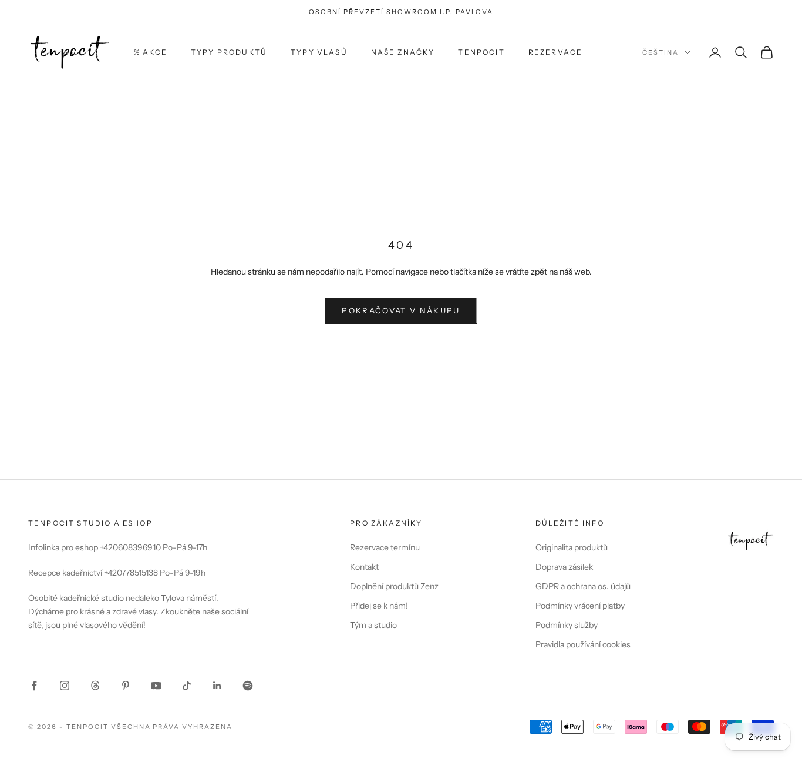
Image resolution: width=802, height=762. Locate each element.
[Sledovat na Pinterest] (126, 685)
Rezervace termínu (385, 547)
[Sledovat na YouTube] (156, 685)
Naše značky (403, 52)
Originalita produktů (571, 547)
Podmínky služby (566, 625)
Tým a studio (373, 625)
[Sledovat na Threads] (95, 685)
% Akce (150, 52)
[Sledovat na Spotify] (248, 685)
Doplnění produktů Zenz (394, 586)
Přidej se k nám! (379, 605)
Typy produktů (229, 52)
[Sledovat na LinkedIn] (217, 685)
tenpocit (481, 52)
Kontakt (364, 567)
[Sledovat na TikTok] (187, 685)
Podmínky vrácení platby (580, 605)
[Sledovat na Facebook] (34, 685)
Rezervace (555, 52)
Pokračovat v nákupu (401, 310)
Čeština (660, 52)
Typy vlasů (319, 52)
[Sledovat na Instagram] (64, 685)
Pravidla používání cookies (583, 644)
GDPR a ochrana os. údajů (583, 586)
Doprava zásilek (564, 567)
